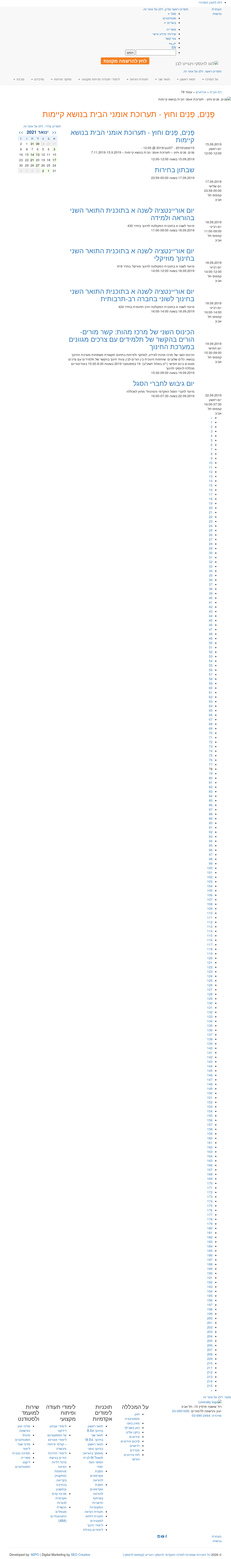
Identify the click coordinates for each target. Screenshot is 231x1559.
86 (211, 805)
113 (210, 926)
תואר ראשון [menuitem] (187, 79)
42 (211, 606)
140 (210, 1048)
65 (211, 710)
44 (211, 615)
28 (211, 543)
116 (210, 940)
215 (210, 1385)
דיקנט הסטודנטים (22, 1464)
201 (210, 1322)
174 (210, 1201)
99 (211, 863)
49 (211, 638)
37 (211, 584)
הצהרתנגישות (217, 11)
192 (210, 1282)
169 (210, 1178)
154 (210, 1111)
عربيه (172, 43)
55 (211, 665)
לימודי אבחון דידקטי (58, 1428)
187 (210, 1259)
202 (210, 1327)
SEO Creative (80, 1554)
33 (211, 566)
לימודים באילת (93, 1529)
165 (210, 1160)
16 (211, 489)
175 (210, 1205)
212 (210, 1372)
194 (210, 1291)
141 (210, 1052)
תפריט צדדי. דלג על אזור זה (42, 126)
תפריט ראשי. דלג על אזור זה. (202, 71)
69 (211, 728)
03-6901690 (180, 1411)
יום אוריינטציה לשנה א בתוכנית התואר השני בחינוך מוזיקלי (132, 254)
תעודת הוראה (94, 1511)
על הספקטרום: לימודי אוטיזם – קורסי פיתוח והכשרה (57, 1442)
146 (210, 1075)
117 (210, 944)
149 (210, 1088)
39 (211, 593)
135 (210, 1025)
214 (210, 1381)
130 (210, 1003)
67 (211, 719)
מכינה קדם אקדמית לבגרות (59, 1498)
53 (211, 656)
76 (211, 760)
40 (211, 597)
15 (211, 485)
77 (211, 764)
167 (210, 1169)
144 (210, 1066)
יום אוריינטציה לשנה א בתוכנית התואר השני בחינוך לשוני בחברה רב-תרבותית (132, 294)
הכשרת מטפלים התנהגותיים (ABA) (59, 1514)
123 (210, 971)
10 (211, 462)
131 (210, 1007)
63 (211, 701)
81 (211, 782)
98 (211, 859)
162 (210, 1147)
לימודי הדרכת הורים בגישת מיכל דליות (57, 1457)
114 (210, 931)
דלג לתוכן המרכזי (210, 2)
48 (211, 633)
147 (210, 1079)
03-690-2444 (201, 1415)
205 (210, 1340)
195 (210, 1295)
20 (211, 507)
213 (210, 1376)
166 (210, 1165)
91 (211, 827)
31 (211, 557)
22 (211, 516)
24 (211, 525)
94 (211, 841)
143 (210, 1061)
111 (210, 917)
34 (211, 570)
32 (211, 561)
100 (210, 868)
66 (211, 715)
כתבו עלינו (133, 1432)
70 (211, 733)
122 (210, 967)
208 (210, 1354)
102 (210, 877)
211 (210, 1367)
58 (211, 679)
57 (211, 674)
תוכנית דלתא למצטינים (94, 1518)
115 (210, 935)
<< (54, 132)
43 (211, 611)
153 (210, 1106)
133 (210, 1016)
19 (211, 503)
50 (211, 642)
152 (210, 1102)
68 (211, 724)
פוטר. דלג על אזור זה (217, 1397)
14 (211, 480)
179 (210, 1223)
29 (211, 548)
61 (211, 692)
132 (210, 1012)
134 (210, 1021)
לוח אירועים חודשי (132, 1456)
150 (210, 1093)
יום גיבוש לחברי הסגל (163, 383)
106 (210, 895)
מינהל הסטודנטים (22, 1437)
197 (210, 1304)
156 (210, 1120)
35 (211, 575)
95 (211, 845)
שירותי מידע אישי (164, 34)
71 (211, 737)
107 (210, 899)
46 (211, 624)
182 (210, 1237)
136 (210, 1030)
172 (210, 1192)
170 (210, 1183)
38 (211, 588)
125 (210, 980)
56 (211, 669)
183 (210, 1241)
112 (210, 922)
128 (210, 994)
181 (210, 1232)
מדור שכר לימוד (23, 1446)
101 (210, 872)
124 (210, 976)
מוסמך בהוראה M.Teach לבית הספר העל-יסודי (93, 1460)
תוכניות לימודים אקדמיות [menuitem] (102, 1412)
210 (210, 1363)
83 (211, 791)
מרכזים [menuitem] (38, 79)
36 (211, 579)
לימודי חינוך (95, 1525)
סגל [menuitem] (173, 13)
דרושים (135, 1445)
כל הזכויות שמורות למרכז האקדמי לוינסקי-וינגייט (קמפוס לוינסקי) (166, 1554)
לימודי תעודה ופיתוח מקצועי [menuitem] (100, 79)
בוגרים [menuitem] (171, 22)
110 (210, 913)
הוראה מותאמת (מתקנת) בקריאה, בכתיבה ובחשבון (61, 1477)
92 (211, 832)
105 (210, 890)
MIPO (35, 1554)
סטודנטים (169, 18)
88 (211, 814)
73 (211, 746)
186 (210, 1255)
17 (211, 494)
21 (211, 512)
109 (210, 908)
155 (210, 1115)
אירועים (201, 92)
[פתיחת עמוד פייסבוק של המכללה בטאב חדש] (166, 1536)
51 (211, 647)
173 (210, 1196)
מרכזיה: (216, 1415)
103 (210, 881)
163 (210, 1151)
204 (210, 1336)
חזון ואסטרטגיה (132, 1416)
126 (210, 985)
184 (210, 1246)
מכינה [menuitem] (20, 79)
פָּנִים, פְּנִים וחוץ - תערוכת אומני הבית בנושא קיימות (132, 135)
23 (211, 521)
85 (211, 800)
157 (210, 1124)
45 (211, 620)
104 (210, 886)
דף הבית (216, 92)
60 (211, 688)
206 (210, 1345)
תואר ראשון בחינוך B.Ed (95, 1428)
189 (210, 1268)
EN (174, 47)
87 (211, 809)
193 (210, 1286)
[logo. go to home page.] (197, 63)
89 (211, 818)
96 (211, 850)
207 (210, 1349)
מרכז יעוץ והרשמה (24, 1428)
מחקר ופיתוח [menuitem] (62, 79)
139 (210, 1043)
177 (210, 1214)
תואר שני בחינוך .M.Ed (94, 1437)
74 (211, 751)
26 (211, 534)
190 (210, 1273)
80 (211, 778)
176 (210, 1210)
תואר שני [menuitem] (163, 79)
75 (211, 755)
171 (210, 1187)
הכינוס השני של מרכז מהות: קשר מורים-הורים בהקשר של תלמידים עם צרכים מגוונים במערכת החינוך (131, 339)
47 (211, 629)
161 (210, 1142)
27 (211, 539)
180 (210, 1228)
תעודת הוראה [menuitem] (138, 79)
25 (211, 530)
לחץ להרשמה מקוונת (125, 61)
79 (211, 773)
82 (211, 787)
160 (210, 1138)
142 (210, 1057)
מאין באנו (133, 1423)
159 (210, 1133)
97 (211, 854)
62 (211, 697)
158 (210, 1129)
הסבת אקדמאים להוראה (96, 1475)
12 (211, 471)
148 (210, 1084)
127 (210, 989)
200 (210, 1318)
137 (210, 1034)
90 (211, 823)
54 (211, 660)
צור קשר (170, 38)
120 (210, 958)
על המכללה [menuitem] (135, 1407)
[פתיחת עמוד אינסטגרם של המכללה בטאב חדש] (158, 1536)
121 (210, 962)
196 (210, 1300)
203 (210, 1331)
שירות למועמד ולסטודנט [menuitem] (28, 1412)
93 (211, 836)
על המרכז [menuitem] (211, 79)
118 (210, 949)
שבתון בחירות (174, 169)
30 (211, 552)
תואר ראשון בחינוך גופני (95, 1446)
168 (210, 1174)
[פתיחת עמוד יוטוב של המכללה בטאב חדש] (162, 1536)
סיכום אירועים (130, 1441)
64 (211, 706)
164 (210, 1156)
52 (211, 651)
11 (211, 467)
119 (210, 953)
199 (210, 1313)
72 (211, 742)
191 (210, 1277)
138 (210, 1039)
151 (210, 1097)
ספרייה (171, 29)
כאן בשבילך (132, 1427)
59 (211, 683)
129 (210, 998)
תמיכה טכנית (21, 1453)
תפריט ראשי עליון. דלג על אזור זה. (165, 9)
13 (211, 476)
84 (211, 796)
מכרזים (135, 1450)
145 (210, 1070)
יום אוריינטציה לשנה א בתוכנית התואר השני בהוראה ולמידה (132, 213)
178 (210, 1219)
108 (210, 904)
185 (210, 1250)
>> (21, 132)
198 (210, 1309)
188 (210, 1264)
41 (211, 602)
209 (210, 1358)
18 (211, 498)
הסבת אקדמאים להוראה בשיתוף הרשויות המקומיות (96, 1495)
